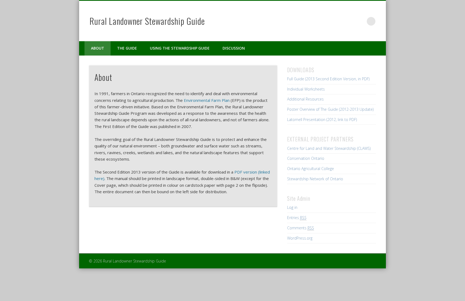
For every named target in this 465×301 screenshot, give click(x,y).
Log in (292, 207)
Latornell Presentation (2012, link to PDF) (322, 119)
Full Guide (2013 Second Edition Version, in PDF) (328, 78)
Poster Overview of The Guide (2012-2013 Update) (330, 109)
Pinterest (360, 21)
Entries (297, 217)
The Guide (127, 48)
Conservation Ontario (305, 158)
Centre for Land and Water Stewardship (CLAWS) (329, 148)
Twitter (348, 21)
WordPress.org (299, 238)
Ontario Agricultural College (310, 168)
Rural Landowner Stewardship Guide (147, 21)
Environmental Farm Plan (207, 100)
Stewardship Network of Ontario (315, 178)
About (97, 48)
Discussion (234, 48)
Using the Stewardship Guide (180, 48)
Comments (300, 227)
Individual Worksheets (306, 89)
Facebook (337, 21)
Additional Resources (305, 99)
